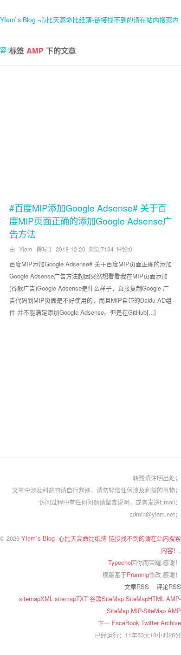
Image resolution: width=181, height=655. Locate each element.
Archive (171, 622)
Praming (138, 574)
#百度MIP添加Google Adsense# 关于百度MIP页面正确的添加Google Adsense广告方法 (90, 220)
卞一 (105, 622)
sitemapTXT (72, 598)
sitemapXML (37, 598)
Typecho (119, 562)
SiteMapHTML (146, 598)
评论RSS (168, 586)
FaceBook (126, 622)
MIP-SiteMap (149, 610)
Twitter (151, 622)
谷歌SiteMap (108, 598)
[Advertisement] (90, 132)
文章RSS (136, 586)
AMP (174, 610)
